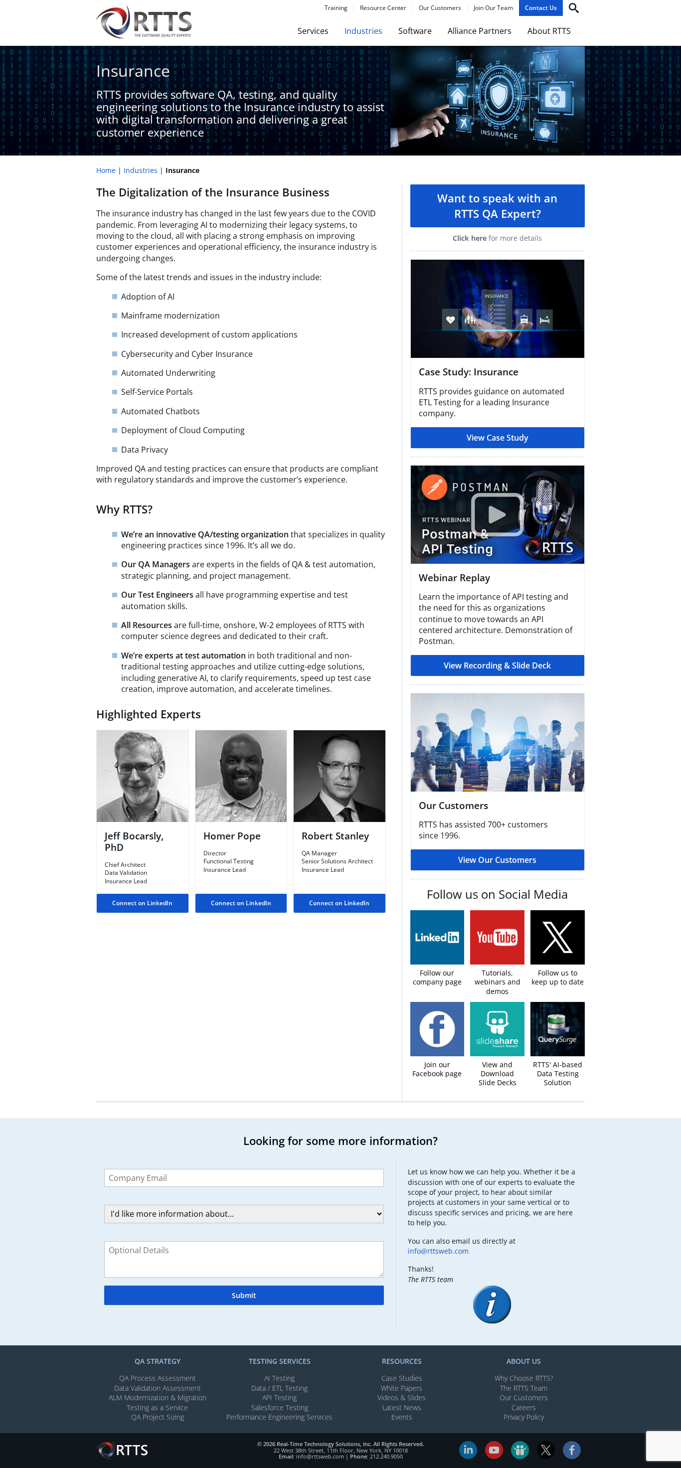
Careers (523, 1407)
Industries (363, 30)
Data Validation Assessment (157, 1388)
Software (415, 30)
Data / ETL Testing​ (279, 1388)
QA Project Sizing (157, 1417)
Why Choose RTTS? (524, 1378)
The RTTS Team (523, 1388)
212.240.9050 (386, 1456)
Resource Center (383, 8)
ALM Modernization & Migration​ (157, 1397)
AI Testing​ (279, 1378)
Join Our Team (493, 8)
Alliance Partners (479, 30)
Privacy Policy (524, 1417)
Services (313, 30)
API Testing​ (279, 1397)
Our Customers (440, 8)
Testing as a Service (157, 1407)
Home (106, 170)
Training (336, 8)
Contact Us (541, 8)
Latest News (401, 1407)
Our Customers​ (524, 1397)
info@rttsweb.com (438, 1251)
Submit (244, 1295)
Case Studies (401, 1378)
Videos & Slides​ (401, 1397)
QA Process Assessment (157, 1378)
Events (401, 1417)
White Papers (401, 1388)
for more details (497, 238)
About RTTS (549, 30)
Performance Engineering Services (279, 1417)
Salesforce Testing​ (279, 1407)
